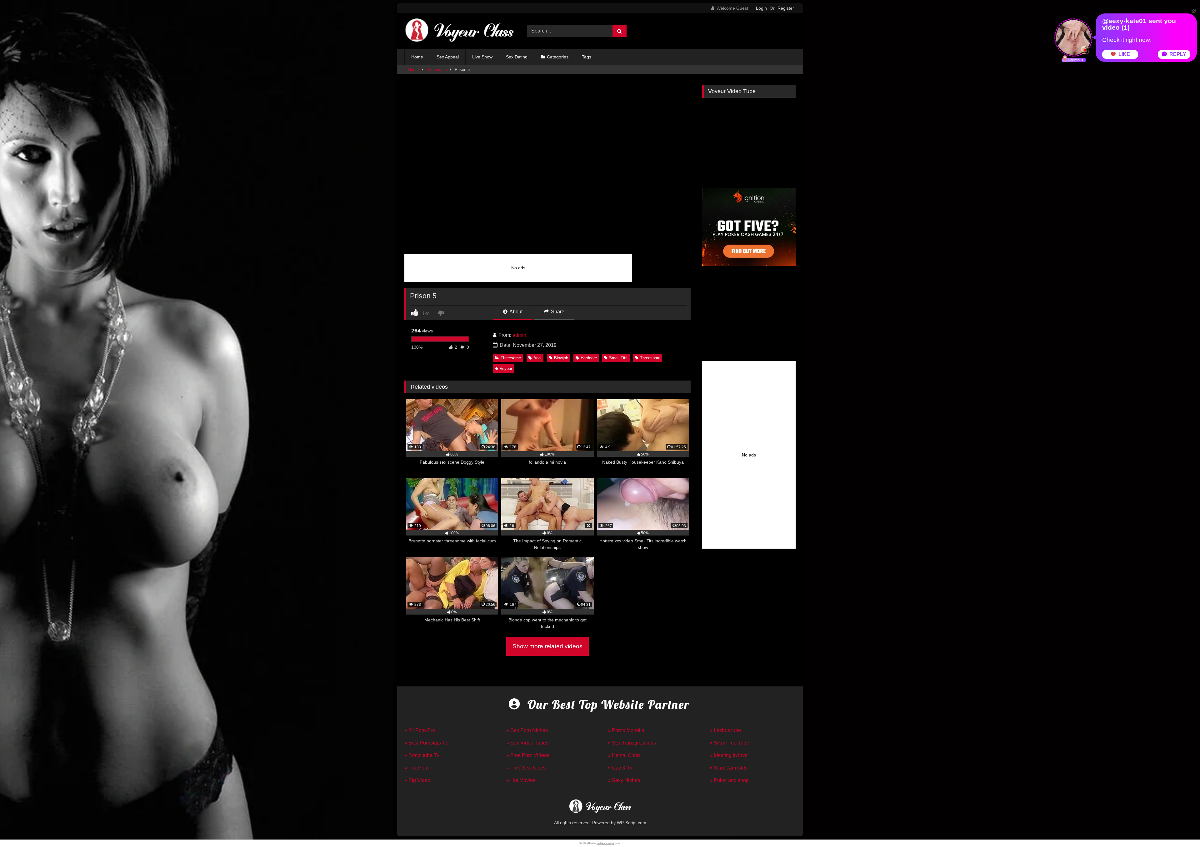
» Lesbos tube (725, 730)
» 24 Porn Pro (419, 730)
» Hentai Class (624, 755)
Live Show (482, 56)
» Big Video (417, 780)
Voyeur (506, 368)
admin (519, 335)
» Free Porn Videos (527, 755)
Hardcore (589, 358)
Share (557, 311)
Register (786, 8)
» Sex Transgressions (632, 742)
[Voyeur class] (459, 31)
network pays (605, 843)
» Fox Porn (416, 767)
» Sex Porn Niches (527, 730)
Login (761, 8)
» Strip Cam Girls (729, 767)
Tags (586, 56)
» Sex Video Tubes (527, 742)
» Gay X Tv (620, 767)
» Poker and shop (729, 780)
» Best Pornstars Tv (426, 742)
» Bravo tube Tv (421, 755)
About (515, 311)
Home (417, 56)
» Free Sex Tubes (526, 767)
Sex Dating (517, 56)
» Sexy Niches (624, 780)
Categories (557, 56)
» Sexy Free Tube (729, 742)
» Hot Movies (520, 780)
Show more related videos (547, 646)
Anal (537, 358)
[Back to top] (1181, 828)
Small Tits (618, 358)
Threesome (437, 69)
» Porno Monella (626, 730)
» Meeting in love (729, 755)
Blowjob (561, 358)
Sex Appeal (448, 56)
